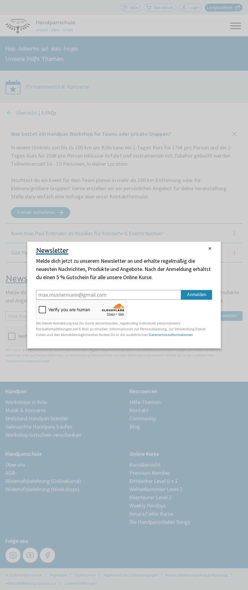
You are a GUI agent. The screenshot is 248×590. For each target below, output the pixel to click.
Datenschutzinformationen (171, 334)
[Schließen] (210, 248)
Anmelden (196, 294)
